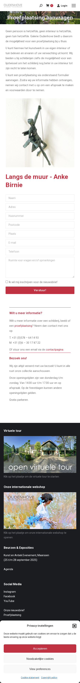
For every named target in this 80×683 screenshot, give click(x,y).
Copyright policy (49, 677)
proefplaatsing (23, 325)
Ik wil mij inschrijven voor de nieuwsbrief (33, 282)
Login (64, 5)
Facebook (9, 596)
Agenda (8, 569)
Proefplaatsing (12, 614)
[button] (74, 626)
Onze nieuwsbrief (14, 610)
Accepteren (40, 648)
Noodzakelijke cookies (40, 658)
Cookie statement (30, 677)
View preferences (40, 669)
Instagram (10, 591)
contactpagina (54, 349)
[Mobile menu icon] (73, 5)
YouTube (9, 601)
